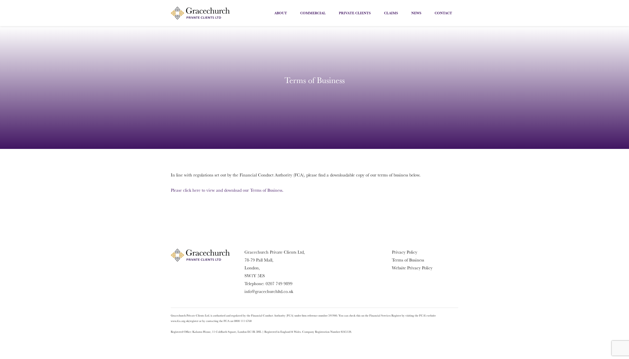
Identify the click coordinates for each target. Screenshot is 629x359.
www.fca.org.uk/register (184, 321)
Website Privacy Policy (412, 268)
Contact (443, 13)
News (416, 13)
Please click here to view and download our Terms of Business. (227, 190)
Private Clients (355, 13)
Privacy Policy (404, 252)
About (280, 13)
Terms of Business (408, 260)
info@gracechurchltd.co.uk (268, 291)
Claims (391, 13)
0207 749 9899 (279, 283)
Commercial (313, 13)
